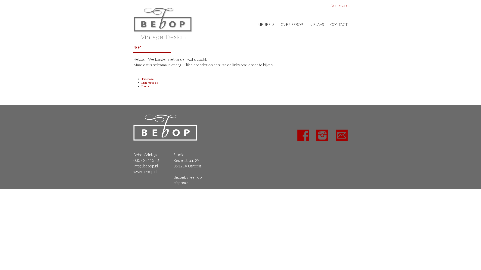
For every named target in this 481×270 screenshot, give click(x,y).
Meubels (266, 24)
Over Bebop (292, 24)
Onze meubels (149, 82)
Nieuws (316, 24)
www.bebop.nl (145, 171)
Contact (339, 24)
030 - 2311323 (146, 160)
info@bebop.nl (145, 166)
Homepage (147, 78)
